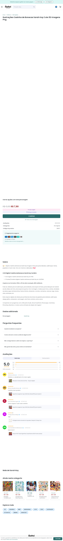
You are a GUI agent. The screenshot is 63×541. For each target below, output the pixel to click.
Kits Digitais (15, 15)
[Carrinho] (60, 7)
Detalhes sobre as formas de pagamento (14, 241)
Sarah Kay (26, 316)
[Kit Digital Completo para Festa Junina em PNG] (8, 490)
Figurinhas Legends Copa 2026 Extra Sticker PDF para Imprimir (27, 394)
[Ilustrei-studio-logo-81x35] (8, 7)
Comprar (31, 216)
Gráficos (9, 15)
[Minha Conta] (56, 7)
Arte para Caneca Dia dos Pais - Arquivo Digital (24, 380)
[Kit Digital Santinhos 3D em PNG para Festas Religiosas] (31, 490)
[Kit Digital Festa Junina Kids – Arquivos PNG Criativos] (43, 490)
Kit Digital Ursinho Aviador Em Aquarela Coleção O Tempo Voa (27, 420)
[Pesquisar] (34, 6)
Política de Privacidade (12, 539)
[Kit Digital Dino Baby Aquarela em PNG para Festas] (20, 490)
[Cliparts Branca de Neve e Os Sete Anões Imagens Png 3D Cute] (55, 490)
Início (4, 15)
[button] (1, 7)
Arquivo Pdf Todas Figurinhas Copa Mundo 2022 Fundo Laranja (27, 433)
